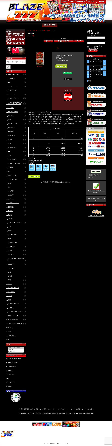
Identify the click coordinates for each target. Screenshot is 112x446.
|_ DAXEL (16, 211)
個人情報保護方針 (11, 366)
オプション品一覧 (64, 26)
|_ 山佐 (16, 300)
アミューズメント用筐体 (81, 26)
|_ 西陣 (16, 238)
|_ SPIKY (16, 183)
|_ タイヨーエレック (16, 203)
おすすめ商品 (34, 409)
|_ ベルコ (16, 284)
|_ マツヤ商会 (16, 292)
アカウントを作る (92, 48)
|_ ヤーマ (16, 296)
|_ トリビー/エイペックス (16, 222)
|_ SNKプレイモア (16, 112)
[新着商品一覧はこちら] (96, 105)
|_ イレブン (16, 108)
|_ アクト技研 (16, 78)
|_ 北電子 (16, 139)
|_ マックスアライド (16, 288)
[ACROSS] (16, 351)
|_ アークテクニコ (16, 86)
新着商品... (9, 331)
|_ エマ (16, 119)
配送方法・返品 (40, 413)
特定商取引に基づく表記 (13, 358)
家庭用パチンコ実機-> (16, 315)
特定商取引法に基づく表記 (26, 413)
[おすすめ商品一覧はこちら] (96, 114)
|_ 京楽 (16, 155)
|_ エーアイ (16, 116)
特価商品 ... (9, 327)
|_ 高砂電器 (16, 207)
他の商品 (90, 177)
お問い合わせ (10, 382)
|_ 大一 (16, 187)
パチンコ (56, 409)
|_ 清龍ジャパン (11, 175)
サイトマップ (10, 374)
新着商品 (26, 409)
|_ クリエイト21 (16, 147)
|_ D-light (16, 215)
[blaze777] (8, 437)
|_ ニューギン (16, 246)
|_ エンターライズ (16, 124)
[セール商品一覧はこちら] (96, 124)
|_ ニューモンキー (12, 242)
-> (16, 74)
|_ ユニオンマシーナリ (16, 304)
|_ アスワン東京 (11, 90)
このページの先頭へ (87, 409)
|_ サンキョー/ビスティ (16, 163)
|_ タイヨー (16, 199)
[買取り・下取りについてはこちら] (96, 97)
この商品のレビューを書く (96, 216)
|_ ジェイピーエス (16, 179)
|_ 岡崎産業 (16, 131)
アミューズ (64, 409)
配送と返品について (12, 362)
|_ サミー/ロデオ (16, 159)
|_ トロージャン (11, 227)
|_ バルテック (16, 264)
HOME (21, 409)
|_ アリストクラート (16, 98)
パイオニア (49, 30)
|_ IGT (16, 82)
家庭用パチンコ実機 (50, 26)
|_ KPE (16, 151)
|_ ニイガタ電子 (16, 234)
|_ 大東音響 (16, 191)
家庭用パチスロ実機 (39, 30)
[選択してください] (16, 348)
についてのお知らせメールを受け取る (96, 191)
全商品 (78, 409)
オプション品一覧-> (16, 319)
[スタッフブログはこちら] (96, 89)
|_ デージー (10, 219)
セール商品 (43, 409)
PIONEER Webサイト (94, 175)
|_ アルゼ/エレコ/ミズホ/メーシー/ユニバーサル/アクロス (16, 103)
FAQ (7, 378)
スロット (50, 409)
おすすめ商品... (10, 335)
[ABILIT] (16, 349)
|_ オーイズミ (16, 127)
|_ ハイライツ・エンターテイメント (16, 259)
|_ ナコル (16, 230)
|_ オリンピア (16, 135)
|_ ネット (16, 250)
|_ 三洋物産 (16, 167)
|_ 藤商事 (16, 276)
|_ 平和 (16, 280)
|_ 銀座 (16, 143)
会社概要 (8, 386)
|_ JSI (16, 171)
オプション (71, 409)
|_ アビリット (16, 94)
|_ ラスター (16, 308)
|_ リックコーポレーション (16, 311)
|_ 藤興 (8, 272)
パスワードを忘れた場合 (94, 46)
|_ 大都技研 (16, 195)
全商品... (8, 339)
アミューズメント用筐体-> (16, 323)
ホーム (29, 30)
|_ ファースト (10, 268)
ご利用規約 (9, 370)
